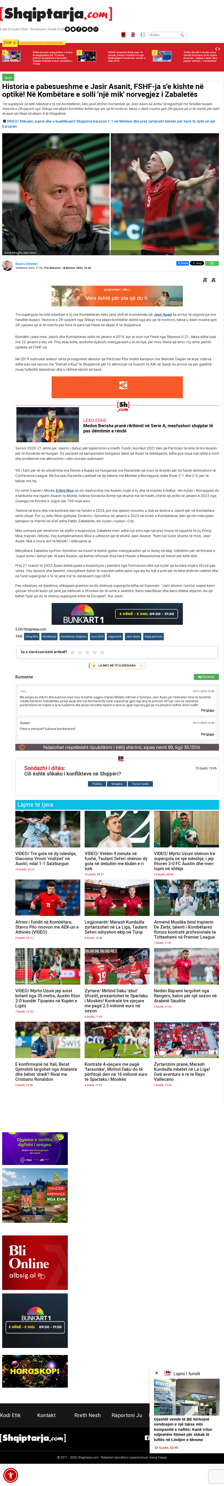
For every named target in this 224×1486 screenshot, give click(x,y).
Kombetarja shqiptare (74, 636)
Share (184, 263)
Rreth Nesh (87, 1415)
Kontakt (46, 1415)
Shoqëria (116, 784)
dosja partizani (154, 636)
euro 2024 (97, 636)
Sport (8, 77)
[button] (10, 1475)
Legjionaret (115, 636)
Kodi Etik (10, 1415)
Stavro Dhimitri (27, 264)
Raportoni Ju (127, 1415)
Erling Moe (65, 490)
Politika (97, 784)
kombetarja (49, 636)
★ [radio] (72, 652)
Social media (140, 784)
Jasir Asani (163, 314)
